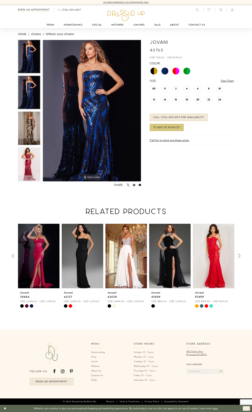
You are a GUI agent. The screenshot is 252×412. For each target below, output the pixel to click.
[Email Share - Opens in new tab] (140, 185)
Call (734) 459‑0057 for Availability (178, 117)
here (215, 408)
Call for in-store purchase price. (169, 140)
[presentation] (38, 256)
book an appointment (51, 381)
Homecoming (98, 352)
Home (22, 34)
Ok (246, 408)
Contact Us (97, 375)
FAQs (94, 380)
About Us (96, 370)
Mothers (95, 366)
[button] (221, 9)
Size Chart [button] (227, 81)
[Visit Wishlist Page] (209, 9)
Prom (94, 356)
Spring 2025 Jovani (59, 34)
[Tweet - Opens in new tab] (128, 185)
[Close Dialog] (5, 408)
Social (94, 361)
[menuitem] (34, 9)
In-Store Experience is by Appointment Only (126, 2)
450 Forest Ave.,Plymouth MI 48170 (196, 353)
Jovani (36, 34)
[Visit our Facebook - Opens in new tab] (54, 371)
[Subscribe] (220, 371)
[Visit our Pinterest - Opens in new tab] (71, 371)
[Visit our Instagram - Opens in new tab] (62, 371)
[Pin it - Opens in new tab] (134, 185)
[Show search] (197, 9)
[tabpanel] (29, 58)
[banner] (126, 15)
